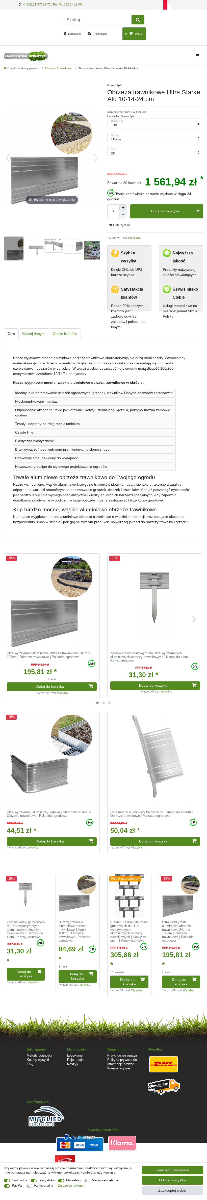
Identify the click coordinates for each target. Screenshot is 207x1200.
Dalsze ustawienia (71, 1185)
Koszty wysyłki (38, 1060)
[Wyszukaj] (138, 19)
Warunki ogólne (118, 1068)
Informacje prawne (120, 1064)
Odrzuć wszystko (172, 1180)
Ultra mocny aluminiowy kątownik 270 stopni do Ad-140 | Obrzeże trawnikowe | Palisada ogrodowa (151, 814)
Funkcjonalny (43, 1185)
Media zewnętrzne (105, 1180)
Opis (11, 334)
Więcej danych (33, 334)
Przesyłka (134, 237)
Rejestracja (75, 1060)
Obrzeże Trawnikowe (58, 68)
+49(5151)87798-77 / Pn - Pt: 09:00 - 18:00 (52, 4)
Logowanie (75, 1055)
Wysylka (62, 692)
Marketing (73, 1180)
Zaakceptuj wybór (172, 1190)
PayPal (17, 1185)
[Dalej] (96, 158)
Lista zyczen (121, 225)
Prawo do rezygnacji (122, 1055)
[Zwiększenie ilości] (122, 207)
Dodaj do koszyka (165, 211)
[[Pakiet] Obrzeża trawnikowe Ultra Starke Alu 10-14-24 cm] (16, 249)
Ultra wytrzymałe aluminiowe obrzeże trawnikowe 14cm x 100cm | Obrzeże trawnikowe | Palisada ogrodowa (74, 931)
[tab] (11, 333)
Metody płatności (39, 1055)
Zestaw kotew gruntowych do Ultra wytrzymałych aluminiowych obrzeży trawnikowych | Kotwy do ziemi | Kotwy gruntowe (150, 656)
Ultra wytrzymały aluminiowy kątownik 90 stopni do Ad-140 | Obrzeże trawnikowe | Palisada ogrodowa (50, 814)
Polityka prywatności (122, 1060)
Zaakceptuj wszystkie (172, 1170)
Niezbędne (19, 1180)
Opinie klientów (65, 334)
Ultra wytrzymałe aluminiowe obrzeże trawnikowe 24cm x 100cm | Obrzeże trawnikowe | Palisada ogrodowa (48, 655)
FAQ (30, 1064)
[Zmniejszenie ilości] (122, 214)
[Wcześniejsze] (8, 158)
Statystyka (47, 1180)
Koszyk (72, 1064)
